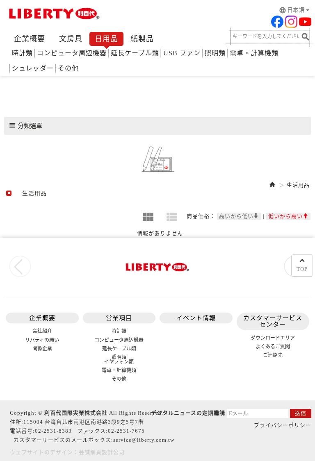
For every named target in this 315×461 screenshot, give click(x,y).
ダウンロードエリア (273, 338)
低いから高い (285, 216)
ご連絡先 (273, 355)
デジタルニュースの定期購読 (188, 413)
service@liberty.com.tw (143, 440)
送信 (300, 413)
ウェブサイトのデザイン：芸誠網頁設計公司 (67, 452)
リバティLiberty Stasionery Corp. (53, 14)
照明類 (215, 53)
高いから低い (236, 216)
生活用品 (298, 185)
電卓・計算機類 (254, 53)
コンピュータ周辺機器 (72, 53)
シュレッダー (33, 68)
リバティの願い (42, 340)
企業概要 (29, 39)
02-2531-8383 (53, 431)
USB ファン (182, 53)
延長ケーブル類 (135, 53)
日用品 (106, 39)
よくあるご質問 (273, 347)
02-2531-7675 (126, 431)
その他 (68, 68)
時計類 (22, 53)
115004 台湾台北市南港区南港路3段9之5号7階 (83, 422)
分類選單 (25, 125)
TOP (302, 269)
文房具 (70, 39)
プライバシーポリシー (282, 425)
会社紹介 (42, 331)
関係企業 (42, 349)
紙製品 (142, 39)
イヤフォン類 (119, 362)
